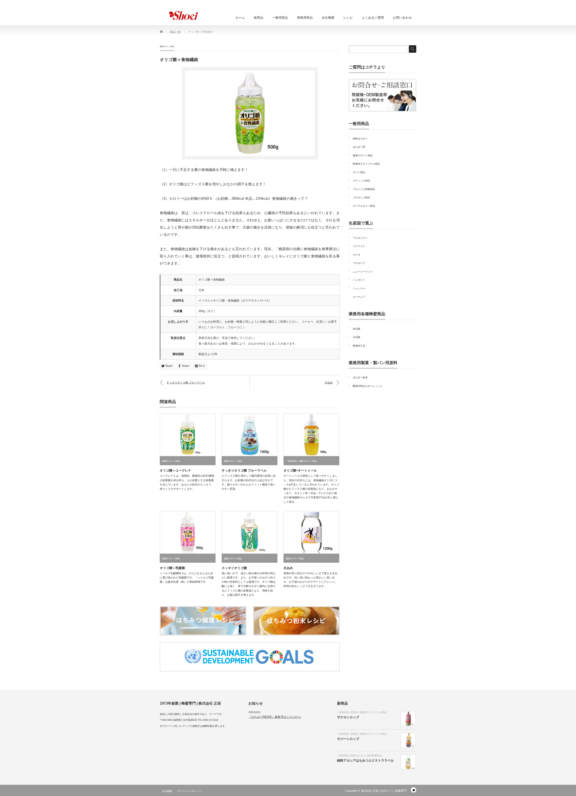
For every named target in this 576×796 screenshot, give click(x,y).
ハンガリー (359, 280)
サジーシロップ (348, 739)
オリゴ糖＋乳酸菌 (172, 568)
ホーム (240, 17)
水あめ (329, 382)
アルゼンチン (360, 237)
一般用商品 (280, 17)
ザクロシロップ (348, 717)
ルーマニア (359, 296)
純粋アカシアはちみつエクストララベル (365, 760)
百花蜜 (356, 337)
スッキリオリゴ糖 (234, 568)
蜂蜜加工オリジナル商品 (366, 163)
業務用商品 (305, 17)
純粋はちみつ (360, 138)
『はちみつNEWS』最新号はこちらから (274, 717)
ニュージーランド (363, 271)
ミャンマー (359, 288)
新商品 (258, 17)
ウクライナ (359, 246)
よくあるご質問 (373, 17)
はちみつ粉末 (360, 377)
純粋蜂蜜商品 (374, 755)
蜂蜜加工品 (359, 345)
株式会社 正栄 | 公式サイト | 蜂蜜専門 (383, 790)
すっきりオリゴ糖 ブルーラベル (185, 382)
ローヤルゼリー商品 (364, 205)
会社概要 (328, 17)
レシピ (348, 17)
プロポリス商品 (361, 197)
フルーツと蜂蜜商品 (364, 189)
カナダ (356, 254)
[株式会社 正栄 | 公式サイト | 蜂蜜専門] (182, 15)
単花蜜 (356, 328)
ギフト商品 (359, 172)
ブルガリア (359, 263)
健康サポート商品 (167, 46)
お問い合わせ (402, 17)
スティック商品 (361, 180)
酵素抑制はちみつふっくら (367, 386)
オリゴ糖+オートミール (300, 470)
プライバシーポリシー (189, 791)
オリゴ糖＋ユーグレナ (175, 470)
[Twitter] (413, 790)
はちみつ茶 (359, 146)
